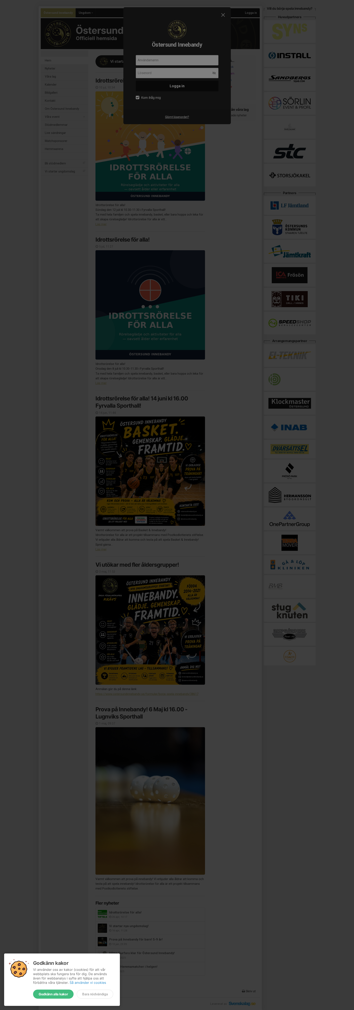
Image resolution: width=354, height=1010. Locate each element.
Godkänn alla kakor (53, 994)
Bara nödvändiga (95, 994)
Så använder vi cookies (88, 983)
